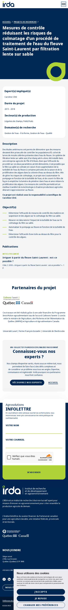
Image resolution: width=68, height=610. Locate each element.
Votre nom (12, 425)
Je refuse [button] (41, 598)
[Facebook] (4, 579)
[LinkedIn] (9, 579)
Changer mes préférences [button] (40, 605)
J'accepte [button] (41, 591)
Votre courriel (15, 439)
